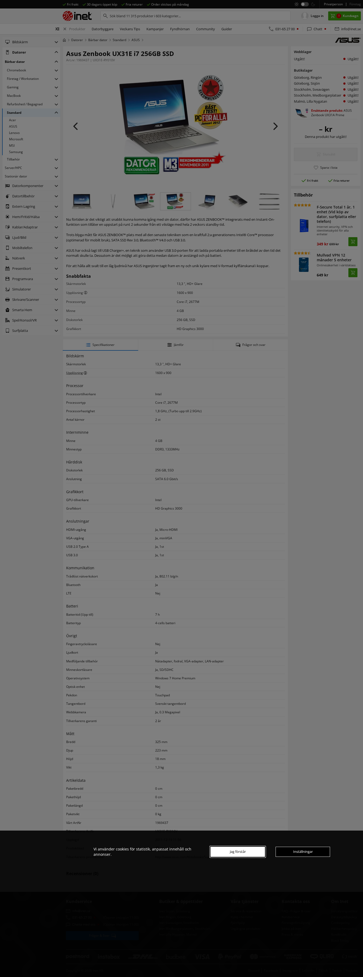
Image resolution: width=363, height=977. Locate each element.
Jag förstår (238, 851)
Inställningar (303, 851)
